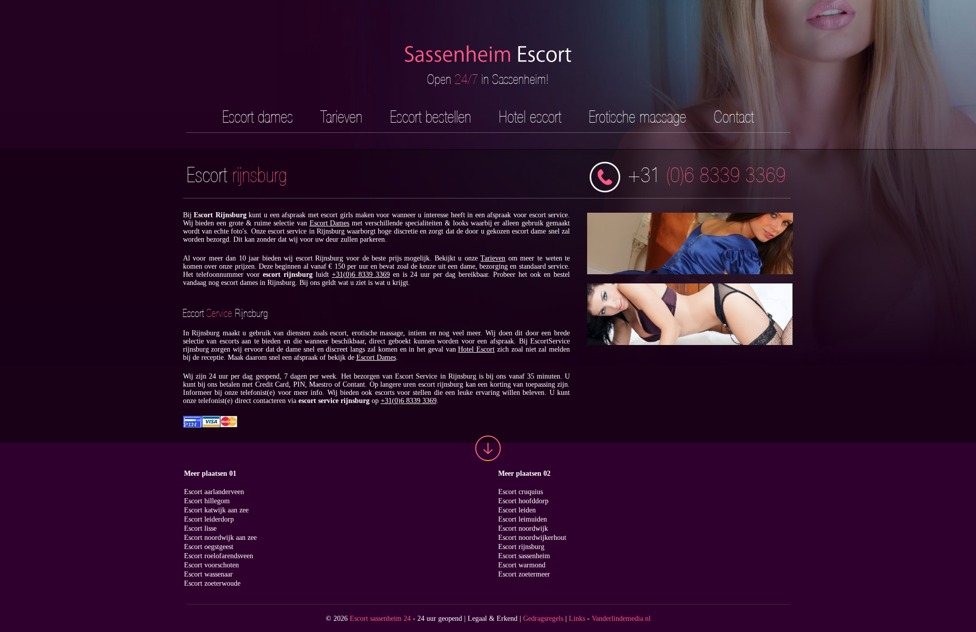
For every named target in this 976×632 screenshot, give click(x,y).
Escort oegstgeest (208, 547)
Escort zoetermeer (524, 574)
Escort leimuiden (522, 519)
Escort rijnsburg (521, 547)
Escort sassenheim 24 (380, 618)
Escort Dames (330, 223)
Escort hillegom (207, 501)
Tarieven (341, 116)
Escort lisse (200, 528)
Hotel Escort (476, 349)
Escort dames (257, 116)
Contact (734, 116)
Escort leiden (517, 510)
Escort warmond (521, 565)
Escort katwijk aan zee (216, 510)
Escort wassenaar (208, 574)
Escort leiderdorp (209, 519)
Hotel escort (530, 116)
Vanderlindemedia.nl (621, 618)
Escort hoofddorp (523, 501)
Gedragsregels (543, 618)
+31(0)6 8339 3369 (361, 274)
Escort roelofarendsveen (218, 556)
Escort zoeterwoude (212, 583)
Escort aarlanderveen (214, 492)
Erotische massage (637, 116)
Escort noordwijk (523, 528)
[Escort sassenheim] (488, 66)
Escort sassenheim (524, 556)
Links (577, 618)
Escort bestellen (430, 116)
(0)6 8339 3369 (707, 174)
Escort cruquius (520, 492)
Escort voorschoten (211, 565)
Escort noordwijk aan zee (220, 537)
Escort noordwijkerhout (532, 537)
